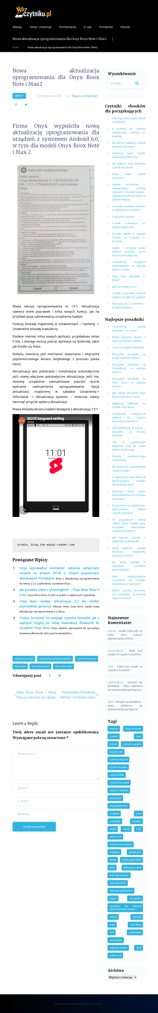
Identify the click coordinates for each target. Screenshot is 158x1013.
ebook (112, 829)
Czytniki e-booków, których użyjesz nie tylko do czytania (128, 295)
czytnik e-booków (132, 744)
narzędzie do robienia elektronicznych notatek (125, 907)
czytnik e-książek (118, 759)
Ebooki (125, 27)
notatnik (136, 916)
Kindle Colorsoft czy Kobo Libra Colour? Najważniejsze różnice (125, 634)
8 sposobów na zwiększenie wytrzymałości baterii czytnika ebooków (128, 509)
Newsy (17, 27)
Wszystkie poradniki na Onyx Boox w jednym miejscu (128, 382)
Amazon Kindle (133, 728)
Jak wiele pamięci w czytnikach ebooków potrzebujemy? (128, 565)
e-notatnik (114, 821)
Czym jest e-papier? (123, 216)
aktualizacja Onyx (23, 658)
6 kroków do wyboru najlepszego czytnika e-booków (128, 132)
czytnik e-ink (116, 751)
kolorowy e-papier (119, 875)
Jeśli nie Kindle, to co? (124, 286)
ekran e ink (115, 836)
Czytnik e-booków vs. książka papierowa (128, 225)
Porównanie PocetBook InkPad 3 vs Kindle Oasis (77, 694)
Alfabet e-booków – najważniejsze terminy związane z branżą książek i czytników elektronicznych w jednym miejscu (128, 192)
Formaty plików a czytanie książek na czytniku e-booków (128, 237)
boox (138, 736)
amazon (113, 728)
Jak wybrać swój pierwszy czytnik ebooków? (128, 165)
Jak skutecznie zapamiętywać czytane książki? (128, 468)
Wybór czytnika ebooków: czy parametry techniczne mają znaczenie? (128, 594)
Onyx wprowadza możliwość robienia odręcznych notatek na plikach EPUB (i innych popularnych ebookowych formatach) (59, 573)
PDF (111, 932)
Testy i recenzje (40, 27)
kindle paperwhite (131, 859)
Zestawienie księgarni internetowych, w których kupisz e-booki (128, 265)
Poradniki (106, 27)
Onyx (112, 924)
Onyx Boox (20, 666)
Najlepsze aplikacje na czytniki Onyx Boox (128, 405)
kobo (112, 867)
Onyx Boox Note (63, 666)
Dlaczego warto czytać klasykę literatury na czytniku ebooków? (128, 495)
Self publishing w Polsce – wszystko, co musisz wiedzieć (128, 431)
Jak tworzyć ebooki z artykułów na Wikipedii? (128, 539)
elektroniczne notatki (120, 844)
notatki (113, 916)
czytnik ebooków (118, 767)
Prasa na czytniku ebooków (128, 347)
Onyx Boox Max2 (40, 666)
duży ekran (115, 798)
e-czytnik (114, 813)
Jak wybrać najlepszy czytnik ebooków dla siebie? (128, 144)
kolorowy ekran (117, 883)
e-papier (136, 821)
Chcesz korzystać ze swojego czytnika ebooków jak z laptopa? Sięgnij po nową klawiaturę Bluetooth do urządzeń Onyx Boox (59, 623)
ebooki (126, 829)
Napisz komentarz (85, 96)
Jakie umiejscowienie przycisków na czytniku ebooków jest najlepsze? (128, 580)
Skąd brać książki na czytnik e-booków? (125, 652)
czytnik (113, 744)
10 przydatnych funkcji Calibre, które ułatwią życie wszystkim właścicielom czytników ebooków (128, 525)
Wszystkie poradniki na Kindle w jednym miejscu (128, 356)
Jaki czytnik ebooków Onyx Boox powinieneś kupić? (128, 394)
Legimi (113, 898)
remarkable (115, 940)
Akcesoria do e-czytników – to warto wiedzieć (128, 305)
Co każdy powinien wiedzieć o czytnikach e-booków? (128, 208)
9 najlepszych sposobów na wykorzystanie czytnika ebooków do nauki (128, 480)
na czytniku (135, 898)
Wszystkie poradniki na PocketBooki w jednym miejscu (128, 368)
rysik (138, 947)
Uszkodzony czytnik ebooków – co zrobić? (128, 328)
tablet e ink (115, 955)
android (113, 736)
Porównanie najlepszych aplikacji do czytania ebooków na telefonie (128, 417)
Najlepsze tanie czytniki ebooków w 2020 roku (128, 155)
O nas (88, 27)
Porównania (67, 27)
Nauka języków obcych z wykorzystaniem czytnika (128, 339)
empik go (114, 852)
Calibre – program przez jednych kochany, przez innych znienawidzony (128, 251)
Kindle (112, 859)
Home (16, 47)
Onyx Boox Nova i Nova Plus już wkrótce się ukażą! (36, 694)
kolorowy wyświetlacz (120, 890)
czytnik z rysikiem (118, 790)
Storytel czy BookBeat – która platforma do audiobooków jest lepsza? (125, 685)
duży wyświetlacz (118, 805)
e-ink (138, 813)
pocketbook (135, 932)
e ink (138, 829)
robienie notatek (118, 947)
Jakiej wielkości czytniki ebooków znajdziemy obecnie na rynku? (128, 551)
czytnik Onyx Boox (86, 658)
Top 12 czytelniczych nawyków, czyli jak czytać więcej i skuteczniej (128, 445)
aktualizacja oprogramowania (55, 658)
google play (135, 852)
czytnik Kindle (116, 775)
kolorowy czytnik (132, 867)
